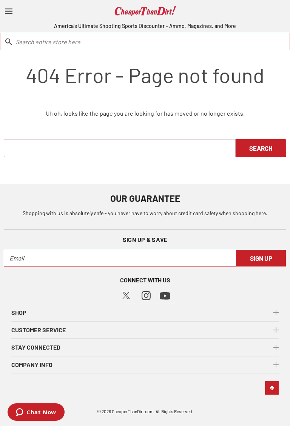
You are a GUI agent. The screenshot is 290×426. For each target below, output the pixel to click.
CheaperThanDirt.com (133, 411)
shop (18, 312)
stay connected (35, 347)
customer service (38, 329)
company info (31, 364)
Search (261, 148)
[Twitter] (126, 294)
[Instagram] (146, 294)
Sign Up (261, 258)
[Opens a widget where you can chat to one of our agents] (36, 412)
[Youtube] (165, 295)
